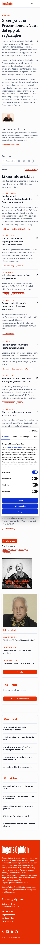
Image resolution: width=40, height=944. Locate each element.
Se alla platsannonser (20, 699)
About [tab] (35, 436)
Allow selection (20, 506)
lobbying (6, 229)
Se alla (20, 672)
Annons (13, 549)
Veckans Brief (7, 911)
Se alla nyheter (9, 541)
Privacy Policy (7, 921)
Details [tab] (14, 436)
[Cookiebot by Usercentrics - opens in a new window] (29, 431)
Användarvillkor (8, 918)
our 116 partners (14, 447)
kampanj (6, 369)
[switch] (35, 478)
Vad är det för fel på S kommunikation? (19, 640)
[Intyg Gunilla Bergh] (17, 573)
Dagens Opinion (8, 915)
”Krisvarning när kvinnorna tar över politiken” (17, 651)
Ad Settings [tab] (24, 436)
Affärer (5, 549)
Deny (20, 512)
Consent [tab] (5, 436)
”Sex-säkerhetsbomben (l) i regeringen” (19, 663)
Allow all (20, 500)
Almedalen (6, 553)
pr (27, 549)
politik (29, 229)
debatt (21, 549)
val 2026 (29, 369)
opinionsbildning (30, 169)
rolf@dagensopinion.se (10, 144)
